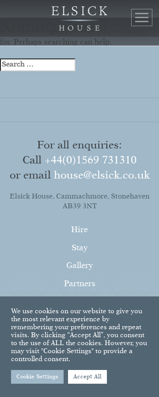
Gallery (79, 266)
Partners (79, 284)
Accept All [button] (87, 377)
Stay (79, 248)
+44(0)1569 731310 (90, 160)
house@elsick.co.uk (102, 175)
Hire (79, 230)
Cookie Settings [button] (37, 377)
